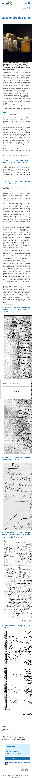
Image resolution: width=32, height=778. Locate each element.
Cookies (4, 775)
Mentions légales (10, 775)
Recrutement (10, 747)
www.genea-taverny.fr (23, 110)
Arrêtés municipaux (12, 751)
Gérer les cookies (19, 775)
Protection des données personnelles (19, 762)
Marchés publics (11, 749)
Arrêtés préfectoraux (13, 753)
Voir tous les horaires (7, 742)
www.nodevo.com (16, 777)
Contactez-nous (17, 759)
